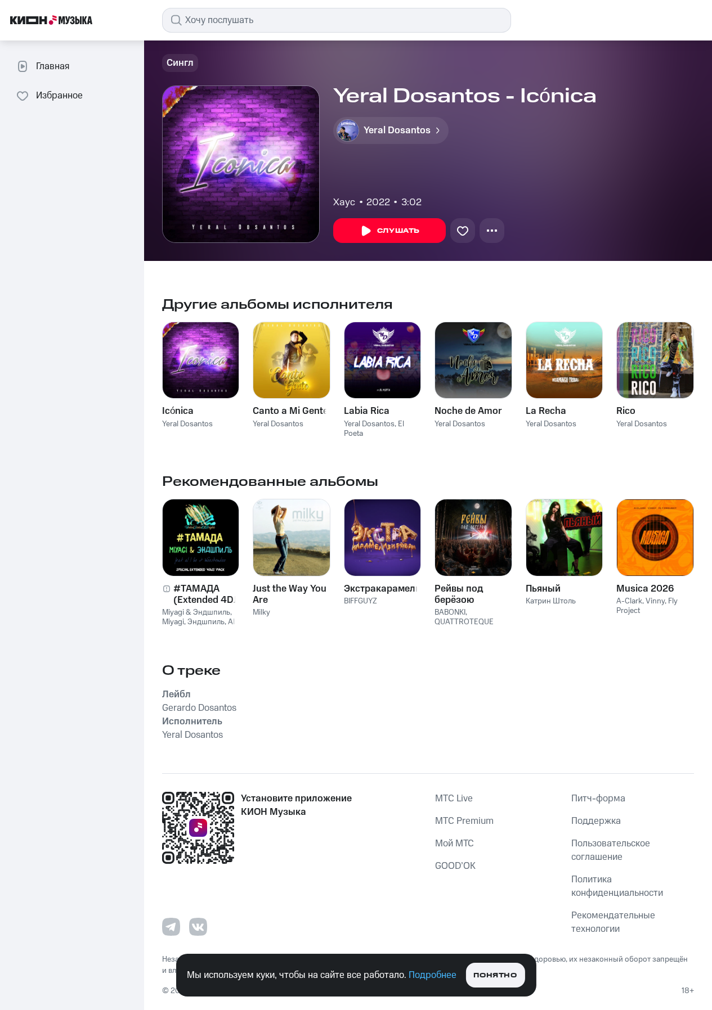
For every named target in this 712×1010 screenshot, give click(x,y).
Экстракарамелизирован (382, 588)
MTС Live (454, 798)
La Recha (546, 411)
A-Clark (629, 601)
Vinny (655, 601)
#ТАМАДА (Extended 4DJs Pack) (207, 594)
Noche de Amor (468, 411)
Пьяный (543, 588)
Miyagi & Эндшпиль (196, 612)
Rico (625, 411)
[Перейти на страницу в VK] (198, 927)
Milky (261, 612)
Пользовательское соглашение (610, 850)
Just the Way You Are (289, 594)
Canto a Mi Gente (290, 411)
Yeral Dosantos (187, 424)
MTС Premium (464, 821)
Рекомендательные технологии (613, 922)
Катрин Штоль (551, 601)
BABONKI (450, 612)
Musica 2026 (645, 588)
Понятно (495, 975)
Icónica (178, 411)
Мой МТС (454, 843)
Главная (52, 66)
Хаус (344, 202)
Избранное (59, 95)
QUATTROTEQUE (464, 622)
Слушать (398, 231)
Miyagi (173, 622)
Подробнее (432, 975)
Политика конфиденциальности (617, 886)
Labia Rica (366, 411)
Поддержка (596, 821)
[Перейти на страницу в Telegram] (171, 927)
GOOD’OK (455, 866)
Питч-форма (598, 798)
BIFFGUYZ (360, 601)
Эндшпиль (206, 622)
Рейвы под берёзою (459, 594)
